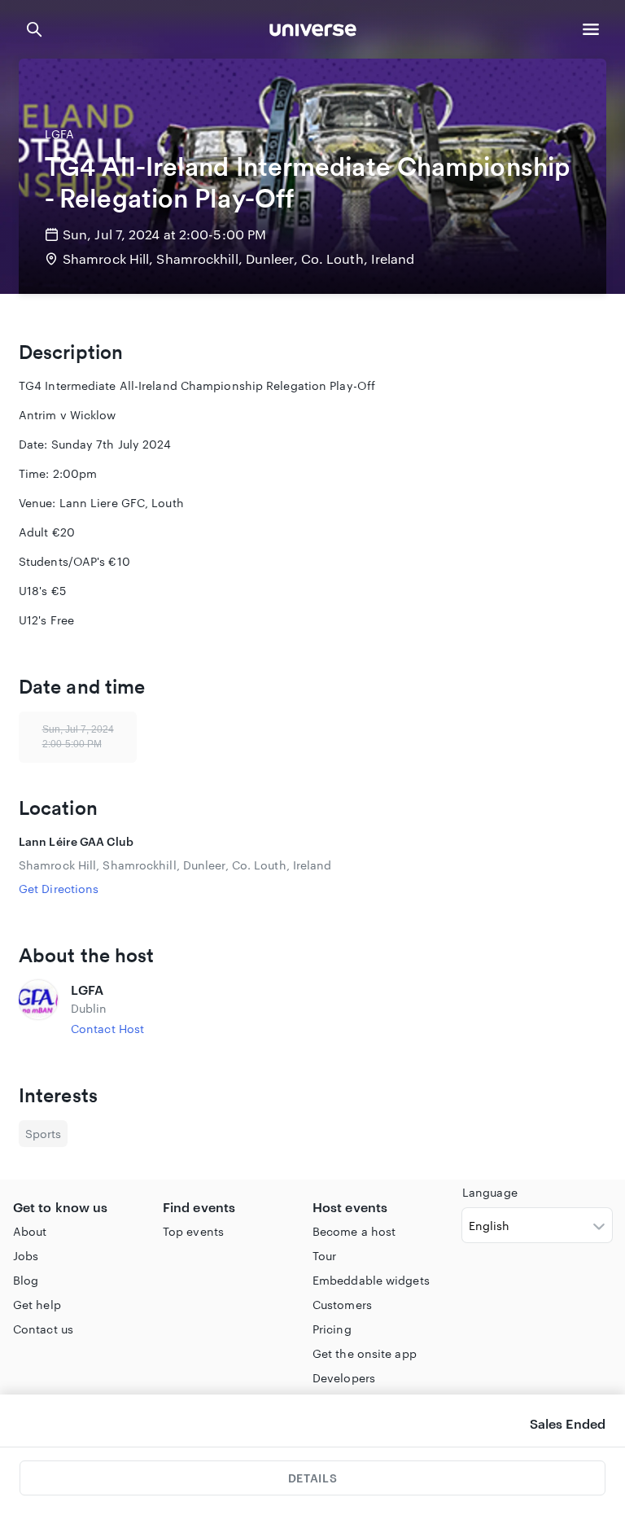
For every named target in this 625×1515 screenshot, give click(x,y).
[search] (34, 29)
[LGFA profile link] (38, 1008)
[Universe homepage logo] (312, 32)
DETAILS (312, 1478)
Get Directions (58, 888)
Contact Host (107, 1029)
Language (490, 1192)
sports (43, 1134)
